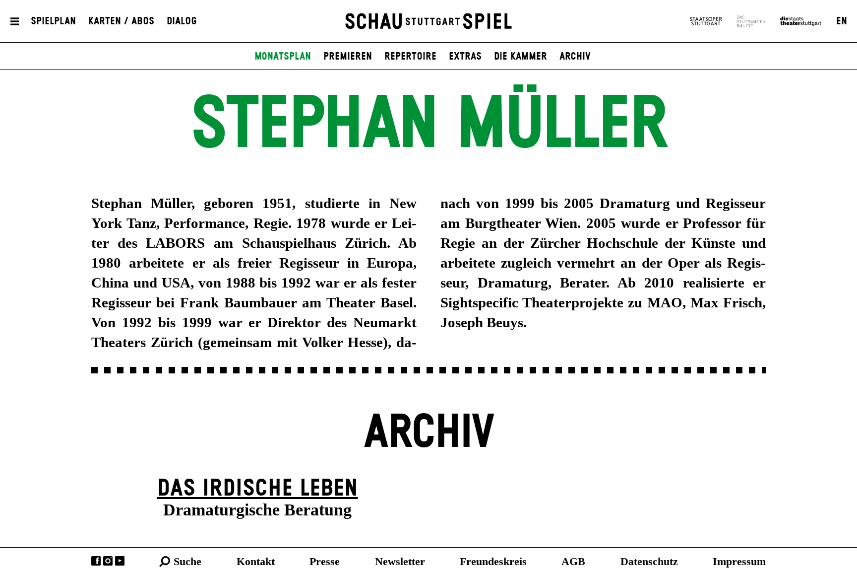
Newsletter (400, 561)
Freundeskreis (493, 561)
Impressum (739, 561)
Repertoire (410, 56)
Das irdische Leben (257, 489)
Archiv (575, 56)
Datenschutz (649, 561)
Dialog (182, 21)
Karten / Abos (121, 21)
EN (841, 21)
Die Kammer (520, 56)
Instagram (108, 561)
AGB (573, 561)
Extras (465, 56)
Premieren (347, 56)
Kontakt (256, 561)
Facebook (96, 561)
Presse (324, 561)
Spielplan (53, 21)
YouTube (119, 561)
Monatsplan (282, 56)
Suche (187, 561)
